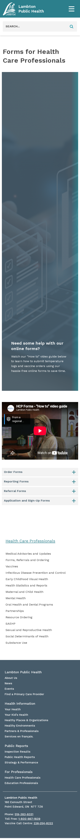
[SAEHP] (10, 623)
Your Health (13, 709)
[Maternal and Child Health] (24, 592)
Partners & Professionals (22, 731)
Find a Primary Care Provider (24, 694)
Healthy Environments (20, 725)
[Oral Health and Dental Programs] (29, 604)
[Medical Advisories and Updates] (28, 553)
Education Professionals (21, 783)
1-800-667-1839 (29, 818)
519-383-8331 (24, 814)
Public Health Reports (20, 757)
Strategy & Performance (21, 762)
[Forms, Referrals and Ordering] (27, 560)
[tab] (40, 472)
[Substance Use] (16, 643)
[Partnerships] (15, 611)
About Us (11, 678)
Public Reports (16, 746)
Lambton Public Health (31, 8)
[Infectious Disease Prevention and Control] (36, 573)
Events (9, 688)
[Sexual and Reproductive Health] (29, 630)
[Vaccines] (12, 566)
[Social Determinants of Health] (27, 636)
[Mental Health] (16, 598)
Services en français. (19, 736)
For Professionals (19, 772)
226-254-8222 (43, 823)
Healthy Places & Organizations (26, 720)
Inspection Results (17, 751)
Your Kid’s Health (16, 714)
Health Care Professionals (30, 541)
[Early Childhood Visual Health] (27, 579)
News (8, 683)
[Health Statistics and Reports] (26, 585)
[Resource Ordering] (19, 617)
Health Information (20, 703)
